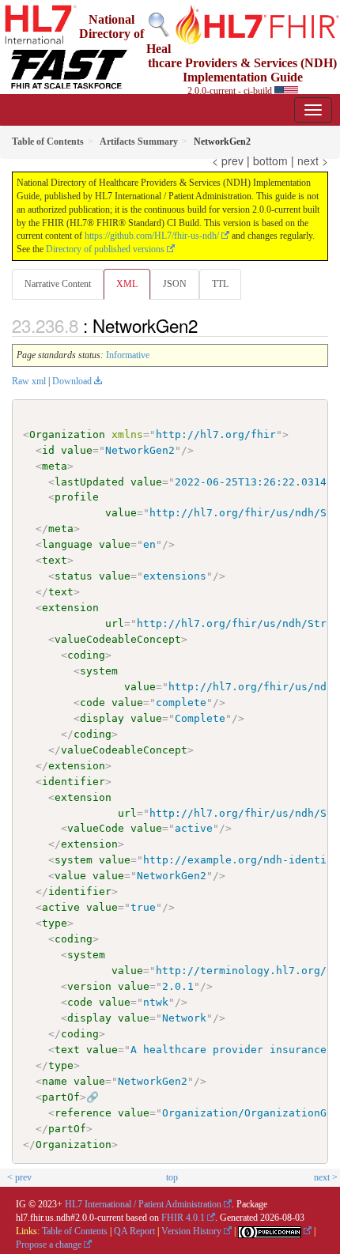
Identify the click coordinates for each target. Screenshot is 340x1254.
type (54, 923)
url (114, 623)
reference (83, 1113)
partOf (61, 1097)
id (48, 450)
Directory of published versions (105, 249)
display (102, 718)
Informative (127, 355)
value (77, 450)
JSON (175, 283)
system (99, 671)
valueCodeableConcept (118, 639)
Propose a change (48, 1244)
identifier (73, 782)
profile (77, 497)
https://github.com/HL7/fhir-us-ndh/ (152, 235)
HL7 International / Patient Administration (143, 1204)
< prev (228, 160)
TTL (220, 283)
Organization (67, 434)
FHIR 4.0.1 (183, 1217)
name (54, 1081)
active (61, 907)
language (67, 544)
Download (72, 381)
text (54, 560)
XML (127, 283)
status (74, 576)
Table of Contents (75, 1231)
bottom (270, 160)
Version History (191, 1231)
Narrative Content (58, 283)
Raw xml (29, 381)
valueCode (95, 828)
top (172, 1177)
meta (54, 466)
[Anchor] (206, 325)
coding (86, 655)
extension (70, 608)
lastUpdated (89, 482)
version (89, 986)
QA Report (134, 1231)
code (92, 702)
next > (312, 160)
